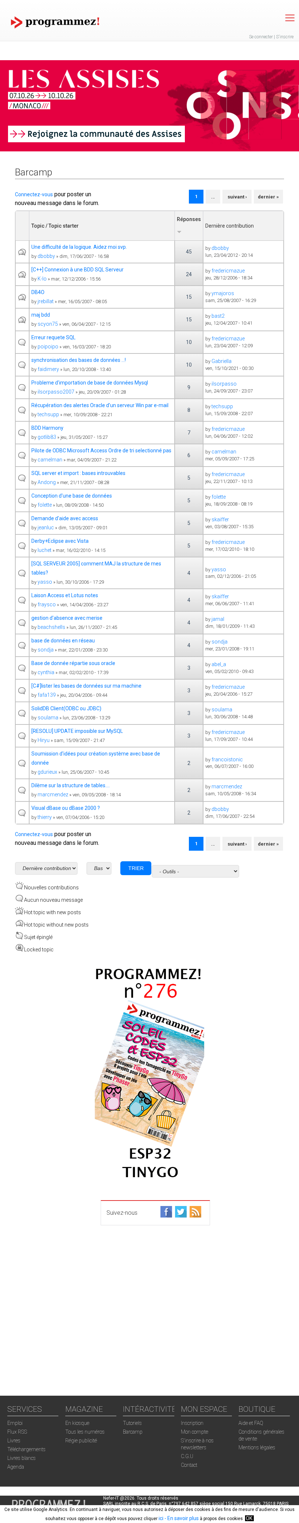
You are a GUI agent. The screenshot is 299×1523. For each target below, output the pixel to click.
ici (161, 1518)
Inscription (192, 1423)
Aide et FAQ (250, 1423)
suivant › (237, 197)
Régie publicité (81, 1440)
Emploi (15, 1423)
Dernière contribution (229, 226)
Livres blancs (21, 1458)
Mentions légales (256, 1447)
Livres (13, 1440)
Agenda (15, 1467)
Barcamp (133, 1432)
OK (249, 1518)
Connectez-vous (34, 194)
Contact (189, 1465)
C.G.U (187, 1456)
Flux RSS (17, 1432)
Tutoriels (132, 1423)
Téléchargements (26, 1449)
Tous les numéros (85, 1432)
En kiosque (77, 1423)
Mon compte (194, 1432)
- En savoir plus (181, 1518)
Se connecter (261, 36)
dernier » (268, 197)
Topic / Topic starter (55, 226)
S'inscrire (285, 36)
